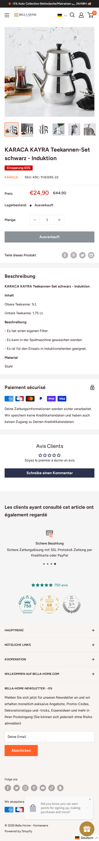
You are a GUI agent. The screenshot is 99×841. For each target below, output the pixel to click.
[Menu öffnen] (7, 15)
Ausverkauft (49, 237)
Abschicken (21, 750)
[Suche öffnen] (72, 15)
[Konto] (81, 15)
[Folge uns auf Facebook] (8, 788)
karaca (11, 177)
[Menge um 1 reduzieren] (35, 220)
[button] (62, 15)
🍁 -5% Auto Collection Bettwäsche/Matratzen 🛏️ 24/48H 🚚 (49, 3)
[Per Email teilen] (91, 255)
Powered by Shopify (18, 831)
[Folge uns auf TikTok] (51, 788)
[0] (90, 15)
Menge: (10, 220)
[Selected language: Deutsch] (62, 15)
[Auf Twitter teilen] (82, 255)
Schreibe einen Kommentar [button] (49, 473)
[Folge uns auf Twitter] (16, 788)
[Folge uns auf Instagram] (25, 788)
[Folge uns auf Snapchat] (60, 788)
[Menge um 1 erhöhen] (59, 220)
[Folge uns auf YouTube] (43, 788)
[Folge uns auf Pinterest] (34, 788)
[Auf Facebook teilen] (65, 255)
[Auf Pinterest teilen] (73, 255)
